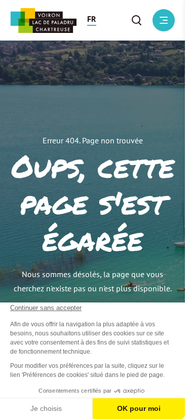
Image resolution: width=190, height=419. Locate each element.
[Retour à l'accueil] (43, 20)
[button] (92, 20)
